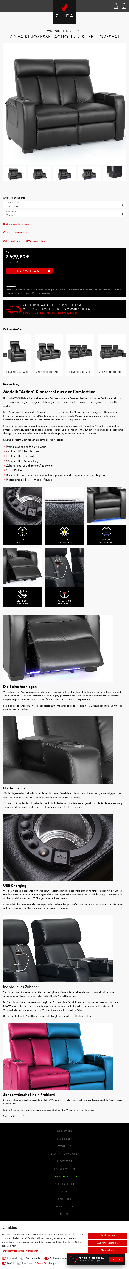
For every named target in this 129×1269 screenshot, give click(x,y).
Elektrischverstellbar (22, 602)
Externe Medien (33, 1258)
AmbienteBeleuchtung (106, 540)
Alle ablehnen (107, 1250)
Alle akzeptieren (107, 1235)
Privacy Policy (64, 1206)
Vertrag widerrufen (64, 1176)
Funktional (27, 1263)
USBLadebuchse (23, 540)
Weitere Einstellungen (45, 1263)
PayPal (10, 1263)
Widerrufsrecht (64, 1184)
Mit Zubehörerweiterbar (64, 602)
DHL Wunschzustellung (61, 1258)
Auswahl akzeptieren (107, 1242)
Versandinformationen (64, 1153)
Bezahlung (64, 1146)
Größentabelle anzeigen (17, 224)
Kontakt (64, 1214)
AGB (64, 1191)
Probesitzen (64, 1161)
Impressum (64, 1199)
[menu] (6, 6)
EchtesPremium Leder (64, 540)
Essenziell (12, 1258)
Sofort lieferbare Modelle (50, 312)
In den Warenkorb (28, 270)
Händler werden (64, 1169)
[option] (17, 354)
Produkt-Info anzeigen (16, 232)
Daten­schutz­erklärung (14, 1250)
